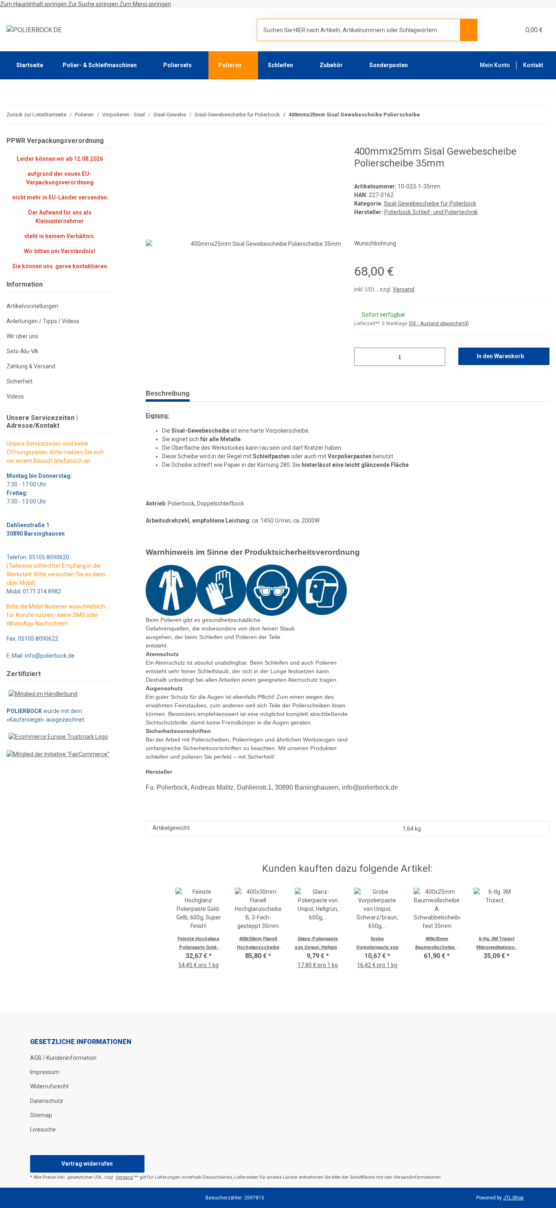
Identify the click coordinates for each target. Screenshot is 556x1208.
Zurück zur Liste (25, 115)
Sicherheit (20, 381)
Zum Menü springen (145, 4)
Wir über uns (22, 336)
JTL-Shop (513, 1198)
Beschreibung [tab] (168, 393)
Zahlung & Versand (31, 366)
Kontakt (533, 65)
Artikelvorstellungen (32, 306)
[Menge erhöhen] (436, 356)
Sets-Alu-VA (22, 351)
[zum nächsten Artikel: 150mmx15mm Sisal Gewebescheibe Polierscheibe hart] (523, 114)
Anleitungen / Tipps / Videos (43, 321)
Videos (15, 396)
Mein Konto (495, 65)
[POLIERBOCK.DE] (34, 30)
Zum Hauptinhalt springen (34, 4)
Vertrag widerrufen (87, 1163)
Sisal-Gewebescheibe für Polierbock (430, 203)
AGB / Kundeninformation (63, 1058)
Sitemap (41, 1115)
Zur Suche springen (93, 4)
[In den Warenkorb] (152, 141)
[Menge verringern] (363, 356)
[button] (494, 30)
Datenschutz (46, 1101)
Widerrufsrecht (49, 1086)
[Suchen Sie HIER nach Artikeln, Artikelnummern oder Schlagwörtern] (468, 30)
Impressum (44, 1072)
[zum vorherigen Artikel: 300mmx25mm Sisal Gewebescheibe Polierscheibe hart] (540, 114)
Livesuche (43, 1129)
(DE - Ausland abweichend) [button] (439, 323)
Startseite (29, 65)
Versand (403, 289)
